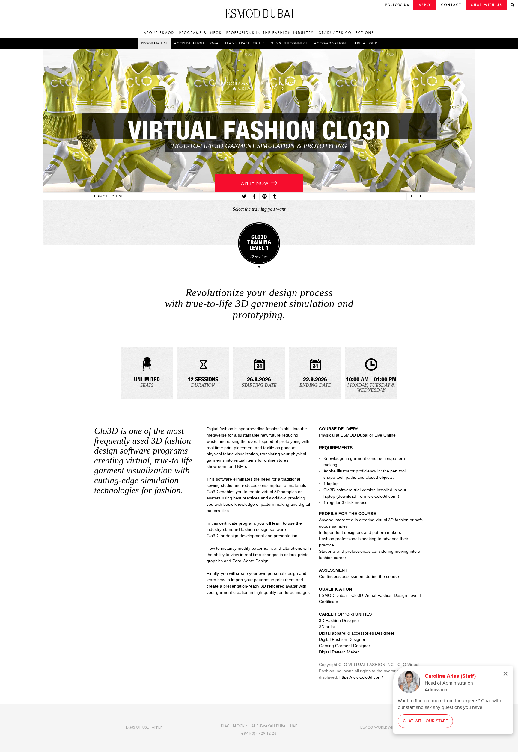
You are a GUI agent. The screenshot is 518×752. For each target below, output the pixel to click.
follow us (397, 5)
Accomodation (330, 43)
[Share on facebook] (253, 196)
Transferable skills (245, 43)
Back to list (110, 196)
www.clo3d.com (382, 496)
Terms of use (136, 727)
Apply (425, 5)
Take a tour (364, 43)
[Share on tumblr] (274, 196)
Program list (154, 43)
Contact (451, 5)
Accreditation (189, 43)
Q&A (214, 43)
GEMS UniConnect (289, 43)
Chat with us (486, 5)
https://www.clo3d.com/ (361, 677)
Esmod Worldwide (378, 727)
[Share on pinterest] (264, 196)
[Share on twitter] (243, 196)
